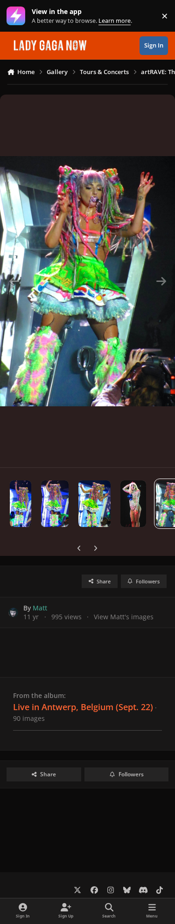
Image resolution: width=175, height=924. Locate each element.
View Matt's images (124, 616)
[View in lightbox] (87, 281)
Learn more (18, 16)
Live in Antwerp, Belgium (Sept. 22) (83, 706)
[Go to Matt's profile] (13, 612)
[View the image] (20, 503)
